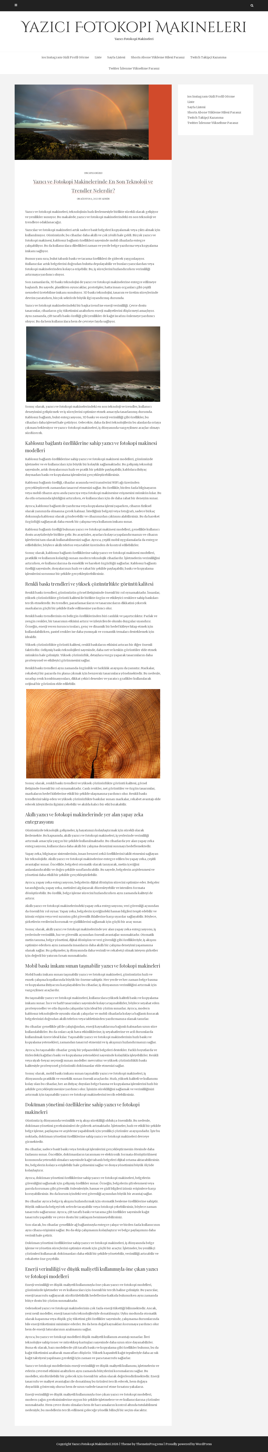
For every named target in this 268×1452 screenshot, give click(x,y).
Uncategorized (93, 173)
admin (106, 199)
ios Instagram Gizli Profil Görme (65, 57)
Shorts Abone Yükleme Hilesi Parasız (158, 57)
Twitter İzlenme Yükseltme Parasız (134, 68)
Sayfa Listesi (116, 57)
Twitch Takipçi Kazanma (208, 57)
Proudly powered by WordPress (188, 1444)
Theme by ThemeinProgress (142, 1444)
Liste (98, 57)
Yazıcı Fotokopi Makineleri (134, 29)
